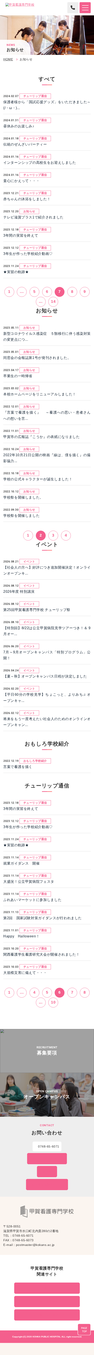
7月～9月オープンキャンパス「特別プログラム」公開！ (47, 655)
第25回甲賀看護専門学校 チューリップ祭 (36, 610)
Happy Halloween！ (21, 936)
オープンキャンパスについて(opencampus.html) (47, 1095)
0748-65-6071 (48, 1146)
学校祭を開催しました (21, 515)
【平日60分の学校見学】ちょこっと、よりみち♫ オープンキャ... (47, 697)
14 (53, 301)
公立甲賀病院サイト (49, 1288)
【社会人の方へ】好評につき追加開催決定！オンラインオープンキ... (47, 570)
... (22, 291)
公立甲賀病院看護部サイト (49, 1301)
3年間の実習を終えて (20, 235)
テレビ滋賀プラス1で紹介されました (33, 217)
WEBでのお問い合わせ (49, 1158)
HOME (8, 59)
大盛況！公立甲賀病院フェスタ (28, 881)
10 (53, 1002)
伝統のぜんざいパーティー (25, 144)
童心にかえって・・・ (21, 181)
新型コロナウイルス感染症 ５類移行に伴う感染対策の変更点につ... (47, 336)
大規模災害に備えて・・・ (25, 973)
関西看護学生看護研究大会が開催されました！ (41, 954)
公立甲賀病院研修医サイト (49, 1315)
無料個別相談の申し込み (48, 1184)
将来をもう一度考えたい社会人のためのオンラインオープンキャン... (47, 722)
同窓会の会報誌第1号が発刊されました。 (37, 358)
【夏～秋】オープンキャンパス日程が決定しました (45, 676)
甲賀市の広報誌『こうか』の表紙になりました (41, 437)
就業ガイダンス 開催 (21, 863)
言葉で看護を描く (17, 767)
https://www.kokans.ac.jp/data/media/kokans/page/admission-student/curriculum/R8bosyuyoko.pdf (47, 1051)
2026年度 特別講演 (19, 591)
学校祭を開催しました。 (23, 497)
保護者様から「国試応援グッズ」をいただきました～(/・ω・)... (47, 105)
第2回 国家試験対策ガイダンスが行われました (42, 918)
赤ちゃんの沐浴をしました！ (26, 199)
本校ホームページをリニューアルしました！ (39, 394)
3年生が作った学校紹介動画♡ (28, 254)
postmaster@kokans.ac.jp (35, 1245)
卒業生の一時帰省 (17, 376)
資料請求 (48, 1171)
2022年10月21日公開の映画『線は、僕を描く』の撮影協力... (47, 458)
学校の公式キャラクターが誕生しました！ (37, 479)
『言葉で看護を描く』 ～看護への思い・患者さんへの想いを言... (47, 415)
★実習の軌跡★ (16, 272)
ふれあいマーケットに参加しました (32, 900)
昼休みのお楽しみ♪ (18, 126)
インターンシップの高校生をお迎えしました (39, 162)
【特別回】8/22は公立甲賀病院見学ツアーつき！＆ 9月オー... (47, 631)
